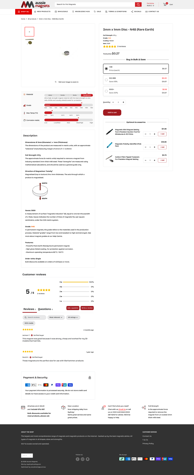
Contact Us (153, 11)
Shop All (25, 12)
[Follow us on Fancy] (87, 459)
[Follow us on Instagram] (82, 459)
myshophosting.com (33, 464)
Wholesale (63, 11)
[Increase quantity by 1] (123, 102)
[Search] (138, 4)
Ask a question (72, 308)
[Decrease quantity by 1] (113, 102)
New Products (44, 11)
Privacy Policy (148, 444)
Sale (99, 11)
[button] (77, 282)
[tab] (45, 309)
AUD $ (25, 455)
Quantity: (106, 102)
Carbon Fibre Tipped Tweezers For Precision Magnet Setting (127, 158)
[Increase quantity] (154, 134)
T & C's (145, 440)
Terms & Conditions (117, 11)
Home (23, 19)
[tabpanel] (58, 340)
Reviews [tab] (29, 309)
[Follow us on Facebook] (77, 459)
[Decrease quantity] (145, 134)
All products (32, 19)
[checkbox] (29, 323)
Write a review (87, 308)
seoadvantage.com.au (38, 467)
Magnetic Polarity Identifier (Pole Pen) (128, 145)
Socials (137, 11)
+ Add (162, 134)
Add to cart (112, 112)
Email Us (122, 409)
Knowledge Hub (82, 11)
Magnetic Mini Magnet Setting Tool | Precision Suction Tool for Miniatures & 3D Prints (127, 132)
